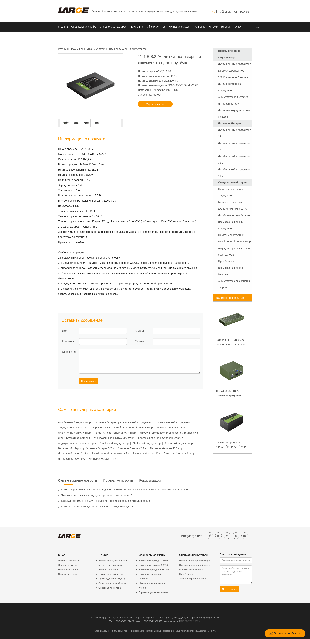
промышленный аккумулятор (173, 422)
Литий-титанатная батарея (234, 215)
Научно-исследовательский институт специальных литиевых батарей (113, 565)
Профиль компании (68, 560)
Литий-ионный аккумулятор (234, 64)
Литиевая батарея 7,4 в (132, 448)
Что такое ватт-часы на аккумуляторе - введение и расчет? (96, 495)
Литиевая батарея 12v (146, 453)
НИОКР (213, 26)
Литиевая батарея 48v (102, 458)
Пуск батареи (226, 261)
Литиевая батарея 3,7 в (99, 448)
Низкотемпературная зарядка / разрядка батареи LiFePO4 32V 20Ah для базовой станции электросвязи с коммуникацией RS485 (232, 445)
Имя (64, 330)
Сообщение (69, 351)
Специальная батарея (113, 26)
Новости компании (68, 569)
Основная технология (110, 587)
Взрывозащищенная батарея (194, 565)
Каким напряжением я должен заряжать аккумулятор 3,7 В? (97, 506)
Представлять (88, 381)
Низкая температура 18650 (153, 560)
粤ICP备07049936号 (190, 621)
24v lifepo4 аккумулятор (146, 443)
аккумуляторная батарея (73, 427)
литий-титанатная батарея (74, 438)
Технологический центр (110, 574)
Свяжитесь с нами (67, 574)
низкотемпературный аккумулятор (115, 432)
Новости (226, 26)
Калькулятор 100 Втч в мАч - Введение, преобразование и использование (105, 501)
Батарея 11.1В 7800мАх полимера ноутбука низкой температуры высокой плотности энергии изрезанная (232, 342)
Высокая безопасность (191, 569)
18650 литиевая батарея (171, 427)
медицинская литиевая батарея (77, 443)
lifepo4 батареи (101, 427)
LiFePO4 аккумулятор (231, 70)
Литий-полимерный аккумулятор (127, 49)
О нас (238, 26)
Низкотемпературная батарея (195, 560)
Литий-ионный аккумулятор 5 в (110, 453)
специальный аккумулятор (136, 422)
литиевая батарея (105, 422)
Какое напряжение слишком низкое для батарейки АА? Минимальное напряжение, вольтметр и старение (124, 489)
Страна (139, 341)
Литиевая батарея (180, 26)
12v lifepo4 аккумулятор (114, 443)
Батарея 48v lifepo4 (70, 448)
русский (245, 11)
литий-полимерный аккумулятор (133, 427)
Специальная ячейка (83, 26)
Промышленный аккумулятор (147, 26)
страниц (63, 26)
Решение (199, 26)
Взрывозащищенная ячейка (153, 592)
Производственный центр (111, 578)
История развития (67, 565)
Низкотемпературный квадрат (154, 569)
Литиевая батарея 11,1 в (165, 448)
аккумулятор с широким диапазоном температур (169, 432)
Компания (68, 341)
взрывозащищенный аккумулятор (114, 438)
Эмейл (140, 330)
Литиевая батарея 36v (71, 458)
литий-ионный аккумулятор (74, 422)
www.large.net (171, 621)
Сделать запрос (155, 104)
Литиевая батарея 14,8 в (73, 453)
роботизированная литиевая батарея (160, 438)
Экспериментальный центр (112, 583)
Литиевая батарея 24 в (177, 453)
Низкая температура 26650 (153, 565)
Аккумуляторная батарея (233, 97)
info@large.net (226, 11)
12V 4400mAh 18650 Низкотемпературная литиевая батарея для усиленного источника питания (229, 393)
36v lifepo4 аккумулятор (179, 443)
